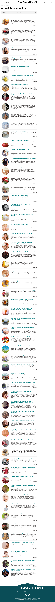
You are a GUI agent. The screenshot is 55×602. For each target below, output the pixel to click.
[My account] (51, 2)
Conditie (4, 5)
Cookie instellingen (21, 599)
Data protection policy (33, 599)
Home (2, 5)
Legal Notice (34, 598)
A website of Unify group (27, 598)
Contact (38, 598)
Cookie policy (27, 599)
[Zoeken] (44, 2)
